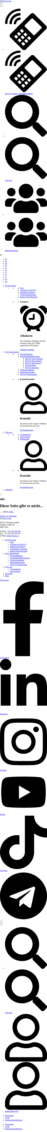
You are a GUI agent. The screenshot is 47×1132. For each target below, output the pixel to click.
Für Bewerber (10, 286)
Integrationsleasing (27, 372)
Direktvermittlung (27, 370)
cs (6, 272)
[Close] (1, 494)
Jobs (22, 288)
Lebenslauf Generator (18, 549)
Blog (7, 576)
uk (6, 281)
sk (6, 270)
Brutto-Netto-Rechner (28, 297)
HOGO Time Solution (34, 359)
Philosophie (24, 439)
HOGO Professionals (28, 374)
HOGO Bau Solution (33, 361)
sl (5, 277)
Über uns (8, 432)
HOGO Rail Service (33, 363)
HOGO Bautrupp (32, 368)
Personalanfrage (26, 354)
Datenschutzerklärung (13, 1120)
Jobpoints (9, 490)
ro (6, 275)
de (6, 259)
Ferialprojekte (30, 365)
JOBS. (11, 512)
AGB (7, 1118)
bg (6, 279)
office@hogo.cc (13, 536)
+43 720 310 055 (14, 531)
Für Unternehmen (12, 352)
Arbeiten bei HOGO (28, 290)
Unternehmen (25, 435)
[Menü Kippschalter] (1, 4)
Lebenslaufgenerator (28, 295)
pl (6, 268)
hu (6, 263)
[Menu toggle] (1, 923)
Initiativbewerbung (27, 292)
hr (6, 266)
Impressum (9, 1116)
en (6, 261)
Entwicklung (25, 437)
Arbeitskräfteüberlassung (30, 356)
